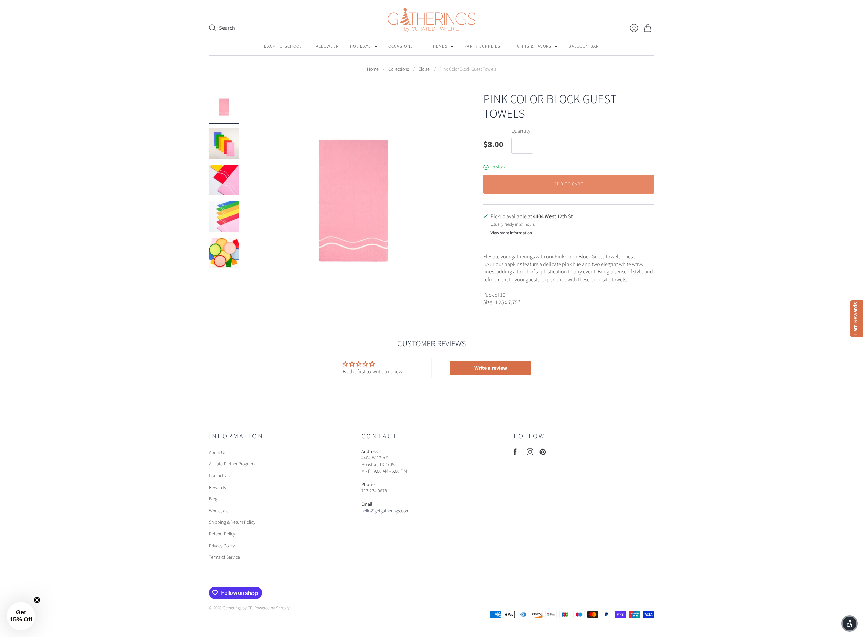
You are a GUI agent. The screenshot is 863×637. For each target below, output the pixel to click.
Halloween (326, 46)
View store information (511, 233)
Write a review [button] (490, 368)
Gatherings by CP (237, 608)
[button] (21, 616)
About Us (217, 452)
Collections (398, 69)
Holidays (360, 46)
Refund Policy (222, 534)
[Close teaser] (37, 600)
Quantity (520, 131)
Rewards (217, 487)
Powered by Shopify (272, 608)
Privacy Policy (222, 546)
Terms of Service (224, 557)
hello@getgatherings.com (385, 511)
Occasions (400, 46)
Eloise (424, 69)
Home (373, 69)
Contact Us (219, 475)
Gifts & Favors (534, 46)
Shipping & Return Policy (232, 522)
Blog (213, 499)
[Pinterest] (542, 453)
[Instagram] (530, 453)
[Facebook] (515, 453)
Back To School (283, 46)
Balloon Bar (583, 46)
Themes (439, 46)
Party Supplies (482, 46)
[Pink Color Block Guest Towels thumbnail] (224, 107)
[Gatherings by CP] (431, 20)
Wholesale (219, 511)
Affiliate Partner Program (232, 464)
